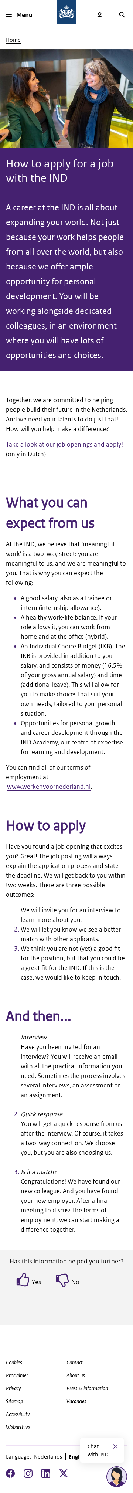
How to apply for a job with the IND (60, 170)
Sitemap (14, 1401)
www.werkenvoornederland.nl (49, 787)
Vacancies (76, 1401)
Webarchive (18, 1427)
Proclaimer (17, 1375)
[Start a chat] (116, 1476)
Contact (74, 1362)
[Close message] (115, 1446)
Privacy (13, 1388)
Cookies (14, 1362)
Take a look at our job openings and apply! (64, 444)
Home (13, 39)
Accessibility (18, 1414)
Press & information (87, 1388)
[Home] (66, 12)
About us (75, 1375)
